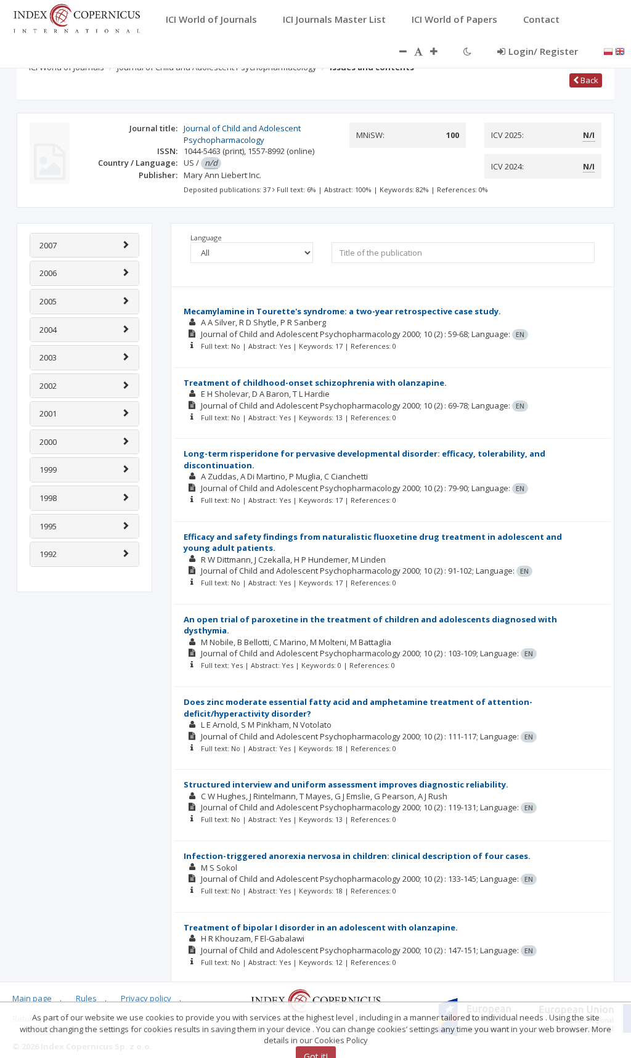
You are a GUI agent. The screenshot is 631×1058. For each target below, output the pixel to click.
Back (588, 80)
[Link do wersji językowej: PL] (608, 50)
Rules (86, 998)
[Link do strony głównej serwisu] (76, 17)
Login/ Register (543, 51)
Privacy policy (146, 998)
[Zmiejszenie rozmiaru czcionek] (396, 51)
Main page (32, 998)
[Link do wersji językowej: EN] (620, 50)
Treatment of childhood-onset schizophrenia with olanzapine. (315, 382)
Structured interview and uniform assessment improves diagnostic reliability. (346, 784)
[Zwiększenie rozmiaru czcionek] (439, 51)
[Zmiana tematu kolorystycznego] (467, 51)
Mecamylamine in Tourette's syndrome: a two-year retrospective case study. (342, 311)
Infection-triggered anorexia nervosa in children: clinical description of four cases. (357, 855)
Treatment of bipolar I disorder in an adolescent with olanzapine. (321, 927)
